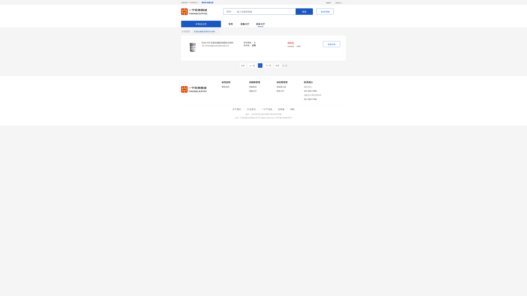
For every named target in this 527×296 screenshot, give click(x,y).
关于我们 (236, 109)
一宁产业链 (266, 109)
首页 (231, 23)
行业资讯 (251, 109)
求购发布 (253, 86)
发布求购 (325, 11)
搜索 (304, 11)
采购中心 (338, 3)
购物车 (328, 3)
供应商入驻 (281, 86)
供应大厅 (260, 23)
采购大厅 (244, 23)
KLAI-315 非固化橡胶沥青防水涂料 (217, 42)
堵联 (292, 109)
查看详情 (331, 44)
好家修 (281, 109)
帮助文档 (225, 86)
